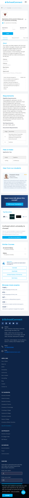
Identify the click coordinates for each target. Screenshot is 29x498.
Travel (2, 450)
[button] (23, 492)
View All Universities (6, 425)
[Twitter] (10, 323)
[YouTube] (13, 323)
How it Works (4, 361)
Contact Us (4, 386)
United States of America (14, 274)
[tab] (5, 38)
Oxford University (5, 398)
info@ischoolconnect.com (12, 352)
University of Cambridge (7, 407)
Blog (2, 381)
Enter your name (6, 470)
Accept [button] (7, 495)
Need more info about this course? (14, 199)
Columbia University (6, 416)
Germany (14, 278)
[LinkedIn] (17, 323)
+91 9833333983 (9, 347)
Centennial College (6, 413)
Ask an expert (4, 375)
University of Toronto (6, 404)
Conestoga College (6, 410)
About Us (3, 364)
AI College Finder (5, 436)
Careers (3, 383)
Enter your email (6, 477)
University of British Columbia (8, 422)
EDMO (2, 366)
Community (4, 372)
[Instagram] (6, 323)
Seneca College (5, 419)
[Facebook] (2, 323)
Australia (14, 271)
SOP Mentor (4, 439)
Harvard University (5, 395)
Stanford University (5, 401)
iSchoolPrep (4, 378)
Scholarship (4, 369)
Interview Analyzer (5, 433)
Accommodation (5, 448)
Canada (14, 267)
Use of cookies (15, 491)
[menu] (26, 2)
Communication (5, 453)
